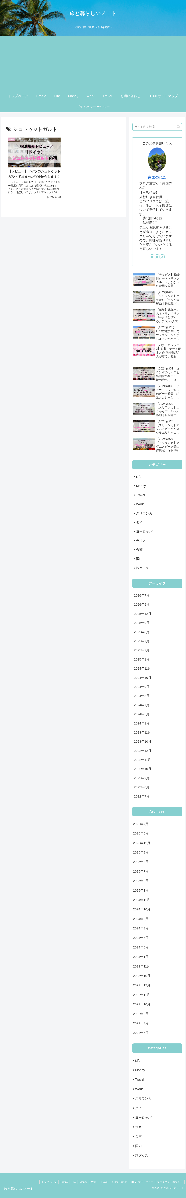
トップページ (49, 1181)
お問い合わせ (119, 1181)
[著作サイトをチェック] (152, 256)
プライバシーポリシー (170, 1181)
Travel (104, 1181)
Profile (64, 1181)
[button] (178, 127)
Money (83, 1181)
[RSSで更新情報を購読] (162, 256)
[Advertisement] (93, 63)
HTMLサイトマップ (142, 1181)
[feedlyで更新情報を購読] (157, 256)
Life (74, 1181)
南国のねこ (157, 177)
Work (94, 1181)
